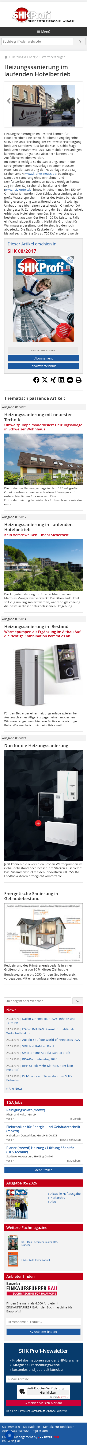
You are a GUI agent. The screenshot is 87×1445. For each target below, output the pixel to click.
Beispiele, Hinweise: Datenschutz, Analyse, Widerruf (36, 1410)
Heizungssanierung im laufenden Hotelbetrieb (38, 527)
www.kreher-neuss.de (40, 174)
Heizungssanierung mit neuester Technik (38, 417)
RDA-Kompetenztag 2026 (31, 1059)
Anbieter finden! (45, 1332)
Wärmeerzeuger (53, 57)
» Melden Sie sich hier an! (43, 1403)
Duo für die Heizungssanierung (36, 745)
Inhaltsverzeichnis (43, 366)
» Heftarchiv (56, 1198)
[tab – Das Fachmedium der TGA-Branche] (14, 1243)
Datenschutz (20, 1431)
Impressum (40, 1431)
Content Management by (20, 1437)
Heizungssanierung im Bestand (36, 626)
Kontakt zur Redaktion (58, 1427)
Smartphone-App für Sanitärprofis (38, 1053)
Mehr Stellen (43, 1170)
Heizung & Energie (25, 57)
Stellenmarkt (11, 1427)
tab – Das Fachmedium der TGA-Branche (39, 1244)
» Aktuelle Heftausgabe (64, 1194)
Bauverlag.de (11, 1441)
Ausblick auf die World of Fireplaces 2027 (43, 1040)
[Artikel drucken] (78, 380)
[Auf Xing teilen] (53, 382)
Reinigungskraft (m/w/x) (25, 1110)
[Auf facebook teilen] (36, 382)
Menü (45, 31)
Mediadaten (31, 1427)
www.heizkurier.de (18, 190)
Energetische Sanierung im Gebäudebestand (32, 896)
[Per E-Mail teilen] (70, 380)
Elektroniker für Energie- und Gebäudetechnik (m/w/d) (43, 1128)
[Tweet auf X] (45, 382)
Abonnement (43, 358)
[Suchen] (79, 41)
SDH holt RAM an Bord (30, 1046)
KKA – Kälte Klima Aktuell (35, 1260)
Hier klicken (48, 1392)
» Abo (52, 1202)
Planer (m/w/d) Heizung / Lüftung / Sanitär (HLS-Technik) (40, 1149)
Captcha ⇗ (59, 1397)
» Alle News (14, 1089)
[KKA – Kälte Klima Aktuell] (14, 1260)
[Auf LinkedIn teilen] (61, 382)
